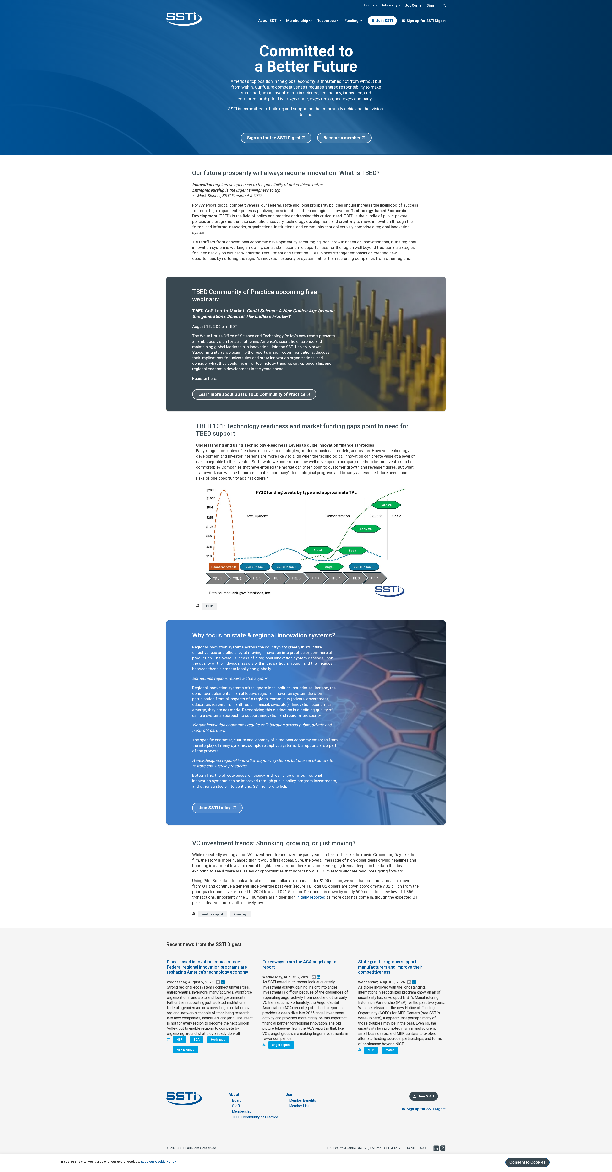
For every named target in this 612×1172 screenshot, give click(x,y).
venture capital (212, 914)
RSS (443, 1148)
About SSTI (268, 20)
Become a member (342, 137)
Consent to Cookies (527, 1162)
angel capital (281, 1045)
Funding (351, 20)
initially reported (310, 897)
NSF (179, 1039)
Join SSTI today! (215, 807)
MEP (371, 1050)
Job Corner (414, 5)
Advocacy (389, 5)
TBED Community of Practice (255, 1117)
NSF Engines (185, 1049)
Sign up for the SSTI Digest (274, 137)
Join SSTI (384, 20)
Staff (236, 1106)
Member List (299, 1106)
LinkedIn (436, 1148)
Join (289, 1094)
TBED (209, 606)
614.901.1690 (415, 1148)
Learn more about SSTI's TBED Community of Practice (251, 394)
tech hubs (218, 1039)
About (234, 1094)
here (212, 378)
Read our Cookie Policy (158, 1161)
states (390, 1050)
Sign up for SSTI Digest (426, 21)
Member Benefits (302, 1100)
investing (240, 914)
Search (443, 5)
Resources (326, 20)
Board (236, 1100)
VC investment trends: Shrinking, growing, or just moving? (273, 843)
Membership (297, 20)
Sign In (432, 5)
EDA (197, 1039)
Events (369, 5)
